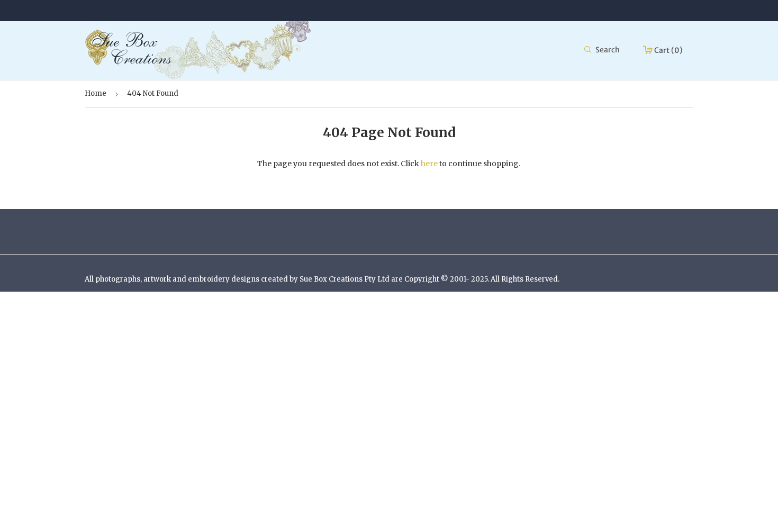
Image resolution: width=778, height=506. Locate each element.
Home (95, 93)
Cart (668, 50)
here (429, 163)
